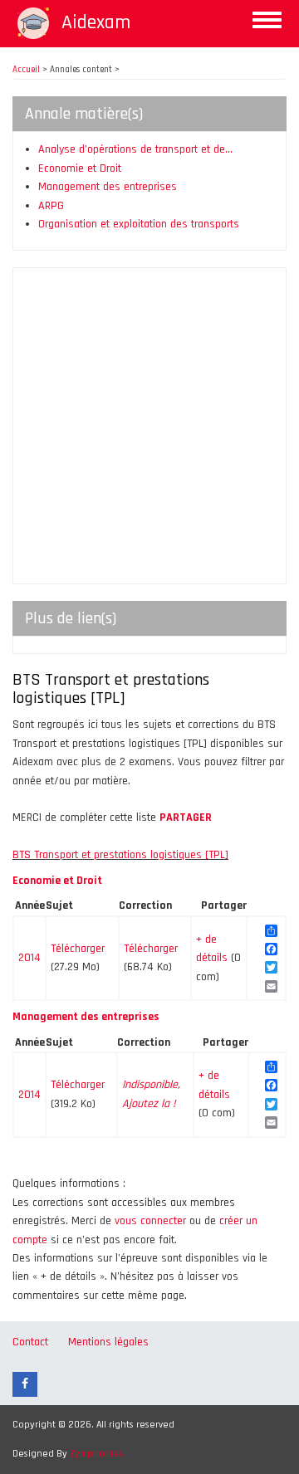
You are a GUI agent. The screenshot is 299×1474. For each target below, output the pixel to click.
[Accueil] (33, 23)
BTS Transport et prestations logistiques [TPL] (120, 854)
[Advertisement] (149, 425)
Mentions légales (108, 1342)
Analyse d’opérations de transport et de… (135, 149)
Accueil (26, 70)
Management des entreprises (107, 186)
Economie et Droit (79, 168)
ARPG (51, 205)
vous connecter (150, 1220)
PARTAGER (185, 817)
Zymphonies (96, 1453)
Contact (30, 1342)
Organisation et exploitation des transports (138, 224)
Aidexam (95, 22)
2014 (29, 957)
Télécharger (78, 948)
